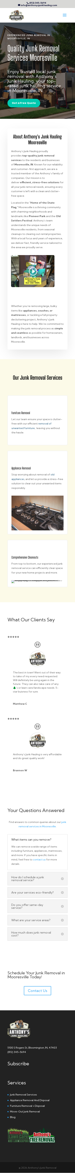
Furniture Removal (20, 413)
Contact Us (37, 990)
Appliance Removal (21, 468)
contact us (39, 859)
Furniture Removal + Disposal (27, 1105)
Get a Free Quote (24, 103)
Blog (12, 1117)
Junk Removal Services (23, 1094)
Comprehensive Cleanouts (24, 557)
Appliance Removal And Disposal (30, 1100)
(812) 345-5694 (37, 2)
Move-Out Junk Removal (25, 1111)
